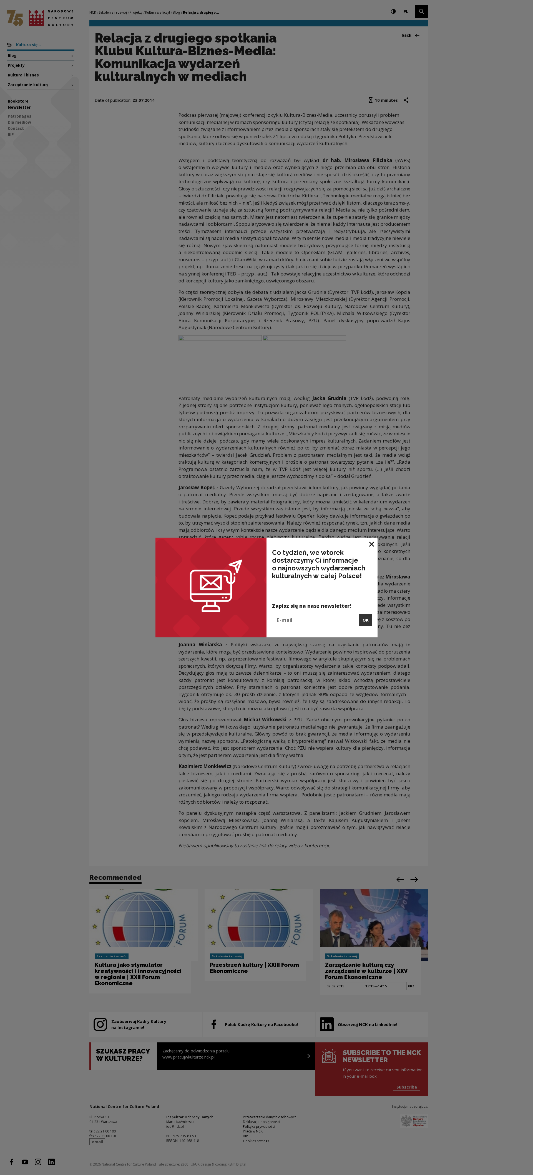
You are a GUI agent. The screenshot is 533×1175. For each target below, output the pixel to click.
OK (366, 620)
